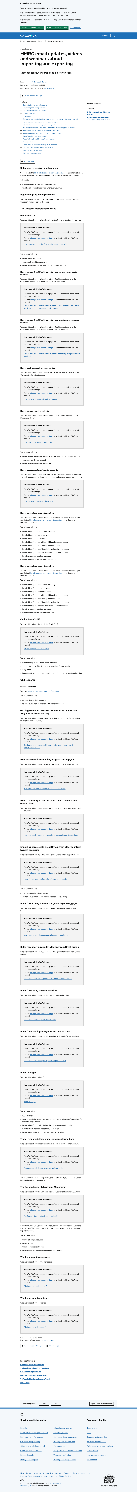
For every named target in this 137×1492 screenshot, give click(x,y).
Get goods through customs (30, 1372)
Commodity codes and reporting (32, 1365)
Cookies (37, 1473)
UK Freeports (27, 116)
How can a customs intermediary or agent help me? (44, 788)
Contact (67, 1473)
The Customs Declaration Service (34, 111)
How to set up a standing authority (38, 442)
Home (22, 41)
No (58, 1404)
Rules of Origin (30, 1101)
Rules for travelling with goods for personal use (39, 139)
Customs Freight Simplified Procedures (34, 1368)
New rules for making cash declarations (40, 1019)
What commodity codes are (32, 150)
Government (31, 41)
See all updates (49, 88)
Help (22, 1473)
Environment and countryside (65, 1437)
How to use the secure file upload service (40, 399)
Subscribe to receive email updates (35, 105)
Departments (92, 1428)
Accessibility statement (52, 1473)
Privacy (29, 1473)
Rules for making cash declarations (35, 136)
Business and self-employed (31, 1437)
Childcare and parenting (30, 1441)
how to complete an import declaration (46, 520)
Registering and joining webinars (34, 108)
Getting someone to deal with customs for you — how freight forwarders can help (51, 119)
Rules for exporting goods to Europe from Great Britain (42, 133)
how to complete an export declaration (46, 573)
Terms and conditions (81, 1473)
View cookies (75, 27)
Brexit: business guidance (54, 41)
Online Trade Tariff (29, 113)
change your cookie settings (41, 238)
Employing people (60, 1432)
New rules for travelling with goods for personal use (45, 1060)
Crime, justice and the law (31, 1450)
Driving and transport (29, 1459)
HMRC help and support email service (49, 173)
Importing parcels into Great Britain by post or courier (45, 879)
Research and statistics (96, 1441)
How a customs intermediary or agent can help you (40, 122)
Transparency (92, 1450)
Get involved (92, 1459)
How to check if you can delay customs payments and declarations (45, 125)
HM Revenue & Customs (39, 82)
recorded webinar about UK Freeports (43, 691)
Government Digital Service (60, 1476)
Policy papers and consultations (100, 1446)
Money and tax (59, 1446)
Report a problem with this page (102, 1404)
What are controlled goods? (35, 1327)
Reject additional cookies (57, 27)
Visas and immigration (62, 1455)
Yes (46, 1404)
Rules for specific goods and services (33, 1375)
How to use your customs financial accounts (41, 501)
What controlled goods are (32, 153)
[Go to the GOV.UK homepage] (28, 35)
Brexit (40, 41)
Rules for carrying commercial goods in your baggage (41, 130)
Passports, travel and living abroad (67, 1450)
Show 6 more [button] (24, 1383)
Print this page (29, 161)
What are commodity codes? (35, 1286)
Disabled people (27, 1455)
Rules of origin (28, 142)
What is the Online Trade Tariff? (36, 648)
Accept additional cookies (32, 27)
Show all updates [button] (48, 1340)
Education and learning (62, 1428)
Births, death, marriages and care (34, 1432)
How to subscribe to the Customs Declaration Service (45, 244)
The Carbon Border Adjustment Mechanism (38, 147)
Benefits (23, 1428)
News (89, 1432)
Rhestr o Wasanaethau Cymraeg (33, 1476)
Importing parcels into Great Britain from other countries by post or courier (49, 128)
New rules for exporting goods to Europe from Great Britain (48, 978)
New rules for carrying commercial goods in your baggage (47, 935)
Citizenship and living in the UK (32, 1446)
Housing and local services (64, 1441)
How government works (96, 1455)
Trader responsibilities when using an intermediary (40, 145)
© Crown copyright (109, 1486)
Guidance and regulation (97, 1437)
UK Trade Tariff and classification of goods (35, 1379)
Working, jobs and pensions (64, 1459)
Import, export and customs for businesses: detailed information (98, 119)
